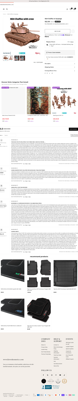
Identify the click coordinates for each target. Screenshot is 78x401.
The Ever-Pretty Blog (46, 354)
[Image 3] (17, 58)
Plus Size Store (18, 396)
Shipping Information (56, 351)
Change (72, 41)
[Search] (7, 9)
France (26, 395)
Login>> (6, 121)
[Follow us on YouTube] (60, 375)
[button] (73, 31)
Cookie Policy (44, 349)
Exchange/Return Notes (51, 70)
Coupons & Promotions (68, 352)
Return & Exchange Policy (58, 347)
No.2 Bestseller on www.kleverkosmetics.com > (57, 24)
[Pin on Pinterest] (47, 73)
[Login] (67, 9)
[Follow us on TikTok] (64, 375)
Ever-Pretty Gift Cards (69, 356)
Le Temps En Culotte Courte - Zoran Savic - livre (38, 115)
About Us (43, 345)
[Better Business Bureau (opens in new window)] (50, 387)
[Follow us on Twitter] (47, 375)
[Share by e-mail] (52, 73)
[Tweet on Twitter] (49, 73)
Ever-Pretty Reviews (45, 351)
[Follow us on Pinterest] (56, 375)
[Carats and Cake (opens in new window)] (51, 381)
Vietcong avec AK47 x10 (58, 115)
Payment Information (56, 358)
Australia (11, 396)
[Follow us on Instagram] (52, 375)
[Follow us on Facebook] (43, 375)
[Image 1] (5, 58)
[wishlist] (71, 9)
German (5, 396)
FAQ (55, 361)
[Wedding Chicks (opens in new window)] (43, 381)
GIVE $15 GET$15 (69, 348)
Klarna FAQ (56, 366)
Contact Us (56, 345)
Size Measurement (58, 363)
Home (4, 14)
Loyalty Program (70, 346)
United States (11, 395)
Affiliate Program (70, 359)
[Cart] (74, 9)
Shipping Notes (49, 67)
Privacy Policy (44, 347)
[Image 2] (11, 58)
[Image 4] (22, 58)
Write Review (73, 129)
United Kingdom (19, 395)
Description (48, 63)
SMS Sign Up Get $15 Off (70, 343)
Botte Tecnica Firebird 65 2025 (8, 115)
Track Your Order (57, 355)
